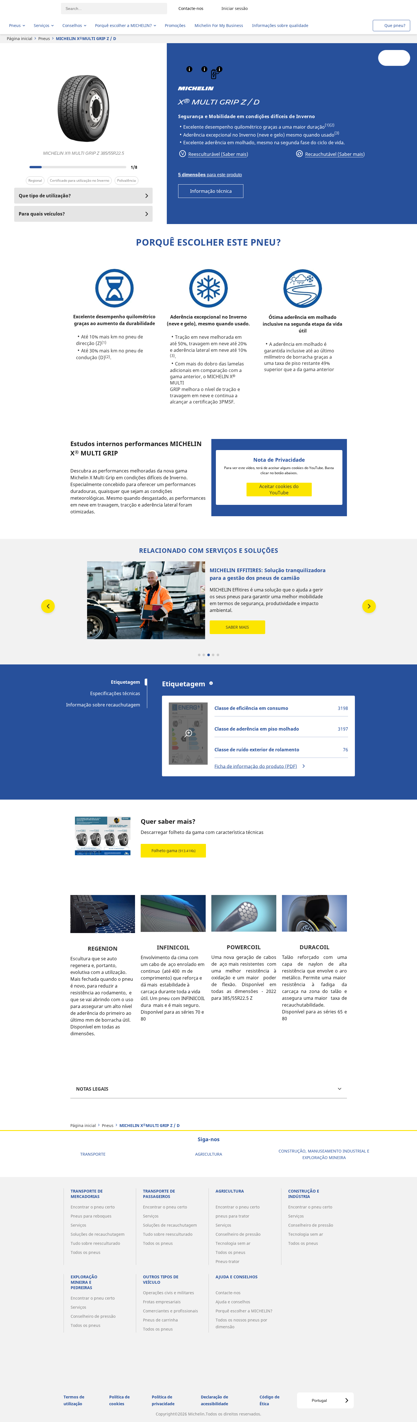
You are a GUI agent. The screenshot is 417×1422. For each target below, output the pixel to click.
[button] (189, 69)
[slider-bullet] (199, 655)
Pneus (44, 38)
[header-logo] (31, 8)
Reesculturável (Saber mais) (217, 154)
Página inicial (19, 38)
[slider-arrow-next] (147, 167)
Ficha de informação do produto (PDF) (255, 766)
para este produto (210, 174)
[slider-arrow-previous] (20, 167)
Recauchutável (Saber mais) (334, 154)
